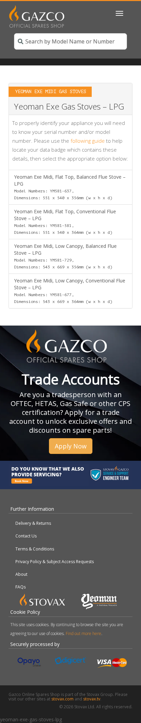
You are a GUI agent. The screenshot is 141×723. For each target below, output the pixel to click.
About (21, 574)
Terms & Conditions (34, 549)
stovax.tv (91, 699)
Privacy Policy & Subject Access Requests (54, 562)
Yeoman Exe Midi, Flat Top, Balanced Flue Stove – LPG (70, 187)
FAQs (20, 587)
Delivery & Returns (33, 523)
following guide (87, 140)
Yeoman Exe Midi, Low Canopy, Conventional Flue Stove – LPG (69, 290)
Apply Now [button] (71, 446)
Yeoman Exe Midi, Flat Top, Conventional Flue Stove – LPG (65, 221)
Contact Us (26, 536)
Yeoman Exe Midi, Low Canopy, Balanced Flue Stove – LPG (65, 256)
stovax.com (62, 699)
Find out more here (83, 633)
